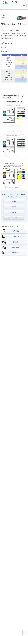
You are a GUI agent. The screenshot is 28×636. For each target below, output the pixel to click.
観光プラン (15, 252)
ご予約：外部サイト (14, 218)
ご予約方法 (15, 231)
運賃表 (14, 206)
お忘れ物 (15, 242)
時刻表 (14, 201)
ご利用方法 (15, 236)
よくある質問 (15, 247)
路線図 (14, 212)
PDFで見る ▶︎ (8, 43)
